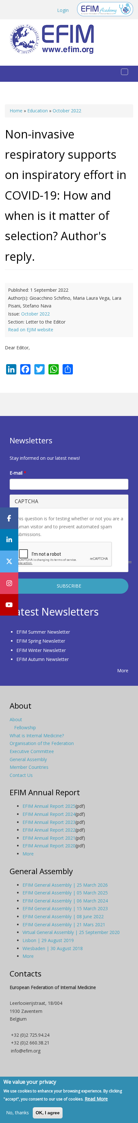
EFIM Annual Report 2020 (48, 846)
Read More (96, 1099)
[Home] (54, 39)
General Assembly (28, 759)
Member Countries (29, 767)
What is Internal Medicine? (37, 735)
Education (37, 111)
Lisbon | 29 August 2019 (48, 940)
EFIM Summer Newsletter (43, 632)
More (122, 670)
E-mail (18, 473)
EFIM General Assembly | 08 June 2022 (63, 916)
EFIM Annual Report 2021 (48, 838)
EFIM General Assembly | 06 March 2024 (65, 901)
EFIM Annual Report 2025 (48, 806)
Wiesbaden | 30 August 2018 (52, 948)
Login (63, 10)
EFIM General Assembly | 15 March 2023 (65, 908)
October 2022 (67, 111)
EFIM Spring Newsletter (40, 641)
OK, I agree (48, 1112)
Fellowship (25, 727)
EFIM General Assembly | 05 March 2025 (65, 893)
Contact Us (21, 775)
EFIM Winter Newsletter (41, 650)
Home (16, 111)
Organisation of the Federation (42, 743)
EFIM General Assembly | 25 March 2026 (65, 885)
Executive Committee (32, 751)
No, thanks (17, 1112)
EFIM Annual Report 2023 (48, 822)
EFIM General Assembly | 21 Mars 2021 (63, 924)
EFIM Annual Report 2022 (48, 830)
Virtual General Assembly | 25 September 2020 (71, 932)
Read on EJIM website (30, 329)
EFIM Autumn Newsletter (42, 659)
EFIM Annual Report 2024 (48, 814)
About (16, 719)
